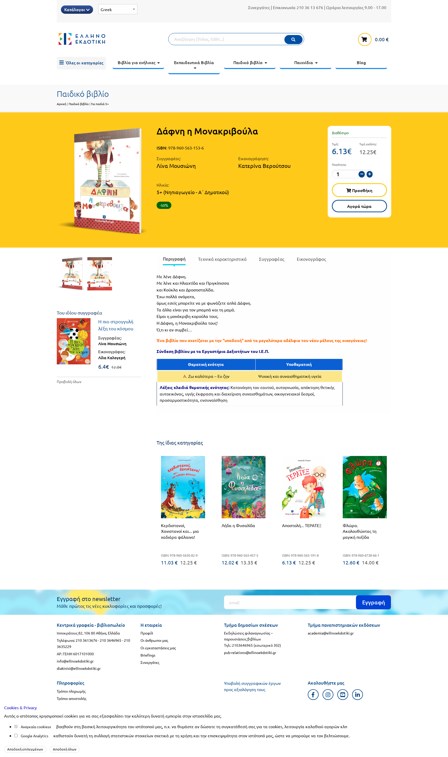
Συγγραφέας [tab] (271, 259)
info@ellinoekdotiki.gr (75, 661)
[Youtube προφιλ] (342, 694)
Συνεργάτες (259, 7)
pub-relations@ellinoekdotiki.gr (250, 652)
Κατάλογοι (75, 9)
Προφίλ (147, 633)
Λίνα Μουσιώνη (176, 165)
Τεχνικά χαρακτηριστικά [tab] (222, 259)
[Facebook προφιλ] (313, 694)
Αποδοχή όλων (64, 749)
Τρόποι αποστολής (71, 698)
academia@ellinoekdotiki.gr (331, 633)
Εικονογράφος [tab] (311, 259)
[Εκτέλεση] (293, 39)
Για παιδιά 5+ (100, 104)
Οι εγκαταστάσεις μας (158, 647)
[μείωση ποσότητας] (362, 174)
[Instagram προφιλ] (328, 694)
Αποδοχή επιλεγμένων (25, 749)
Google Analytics (34, 735)
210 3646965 (110, 640)
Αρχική (61, 104)
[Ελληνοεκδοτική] (112, 39)
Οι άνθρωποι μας (154, 640)
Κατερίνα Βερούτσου (264, 165)
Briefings (148, 655)
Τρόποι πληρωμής (71, 691)
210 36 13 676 (310, 7)
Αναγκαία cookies (35, 726)
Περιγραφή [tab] (174, 259)
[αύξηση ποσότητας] (370, 174)
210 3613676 (86, 640)
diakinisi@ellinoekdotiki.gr (79, 668)
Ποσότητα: (339, 164)
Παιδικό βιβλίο (79, 104)
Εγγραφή (373, 602)
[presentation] (174, 260)
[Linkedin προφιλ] (357, 694)
